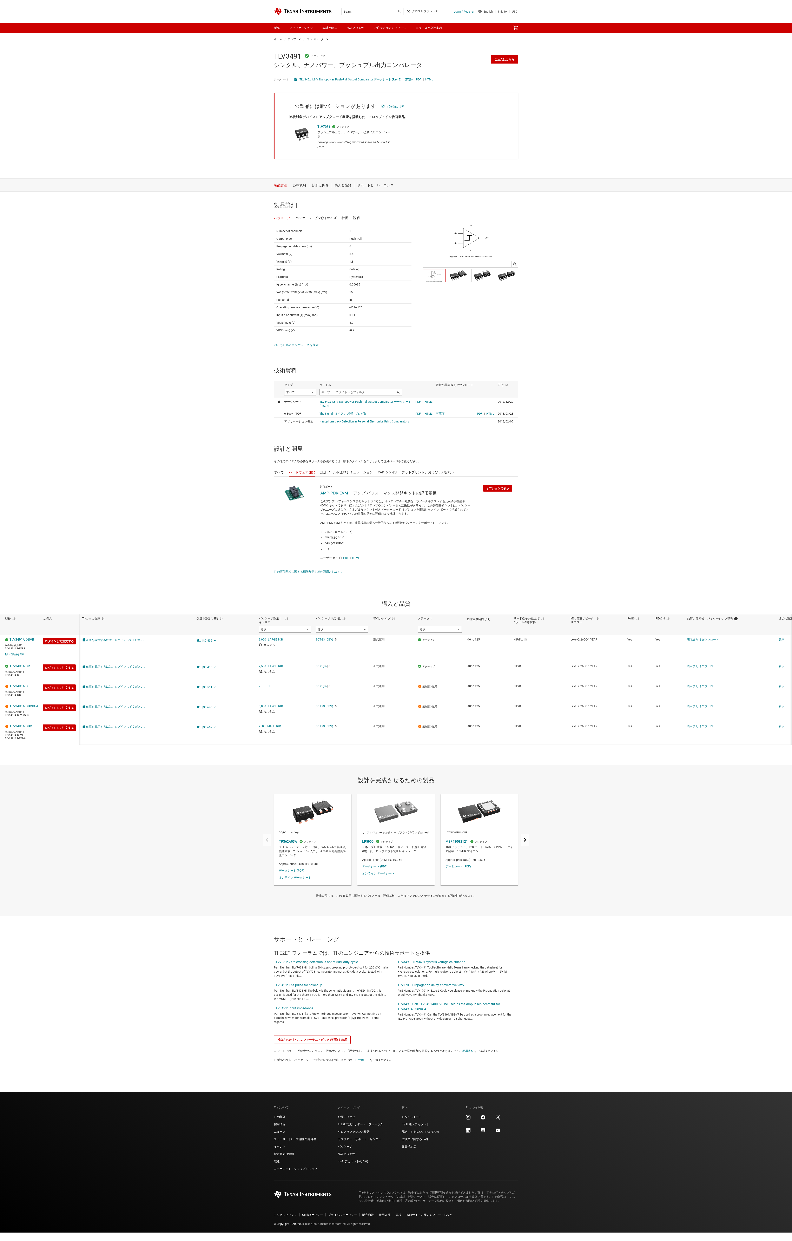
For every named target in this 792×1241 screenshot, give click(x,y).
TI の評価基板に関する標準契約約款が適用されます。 (308, 571)
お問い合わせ (346, 1116)
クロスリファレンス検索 (354, 1131)
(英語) (409, 79)
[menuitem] (515, 28)
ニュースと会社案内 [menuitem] (429, 27)
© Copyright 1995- (289, 1224)
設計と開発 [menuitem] (330, 27)
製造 (277, 1161)
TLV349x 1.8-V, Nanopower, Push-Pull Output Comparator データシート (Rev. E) (350, 79)
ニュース (279, 1131)
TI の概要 (280, 1116)
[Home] (303, 11)
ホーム (278, 39)
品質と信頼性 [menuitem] (355, 27)
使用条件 (468, 1050)
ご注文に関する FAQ (415, 1139)
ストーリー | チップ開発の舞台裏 (295, 1139)
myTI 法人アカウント (415, 1124)
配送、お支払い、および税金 (420, 1131)
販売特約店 (409, 1146)
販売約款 (368, 1214)
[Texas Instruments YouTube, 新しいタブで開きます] (497, 1131)
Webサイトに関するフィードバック (430, 1214)
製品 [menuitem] (277, 27)
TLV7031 (323, 127)
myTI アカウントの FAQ (353, 1161)
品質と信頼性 (346, 1154)
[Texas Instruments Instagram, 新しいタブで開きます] (468, 1118)
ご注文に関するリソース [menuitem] (390, 27)
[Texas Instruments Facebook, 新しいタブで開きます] (483, 1118)
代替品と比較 (395, 106)
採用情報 (279, 1124)
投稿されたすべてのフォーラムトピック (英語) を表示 (312, 1039)
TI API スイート (412, 1116)
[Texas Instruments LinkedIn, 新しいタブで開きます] (468, 1131)
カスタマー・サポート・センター (359, 1139)
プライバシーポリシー (342, 1214)
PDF (418, 79)
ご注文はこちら (504, 59)
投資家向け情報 (284, 1154)
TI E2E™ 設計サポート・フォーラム (360, 1124)
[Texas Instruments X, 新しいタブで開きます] (497, 1118)
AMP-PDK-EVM (334, 493)
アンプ (292, 39)
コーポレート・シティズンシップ (295, 1168)
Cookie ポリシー (312, 1214)
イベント (279, 1146)
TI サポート (362, 1060)
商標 (398, 1214)
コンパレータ (315, 39)
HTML (429, 79)
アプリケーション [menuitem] (301, 27)
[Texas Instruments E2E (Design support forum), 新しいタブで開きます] (483, 1131)
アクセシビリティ (285, 1214)
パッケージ (345, 1146)
